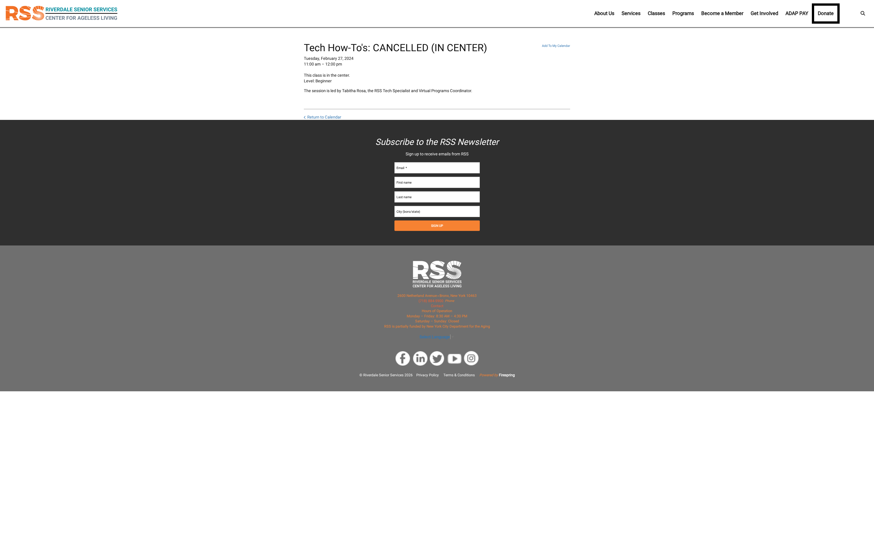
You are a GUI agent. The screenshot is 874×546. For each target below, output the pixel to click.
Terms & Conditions (459, 375)
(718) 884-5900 (431, 301)
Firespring (507, 375)
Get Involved (764, 13)
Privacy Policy (427, 375)
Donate (826, 13)
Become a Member (722, 13)
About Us (604, 13)
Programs (683, 13)
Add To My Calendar (556, 46)
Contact (437, 306)
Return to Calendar (324, 117)
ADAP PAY (796, 13)
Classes (656, 13)
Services (631, 13)
